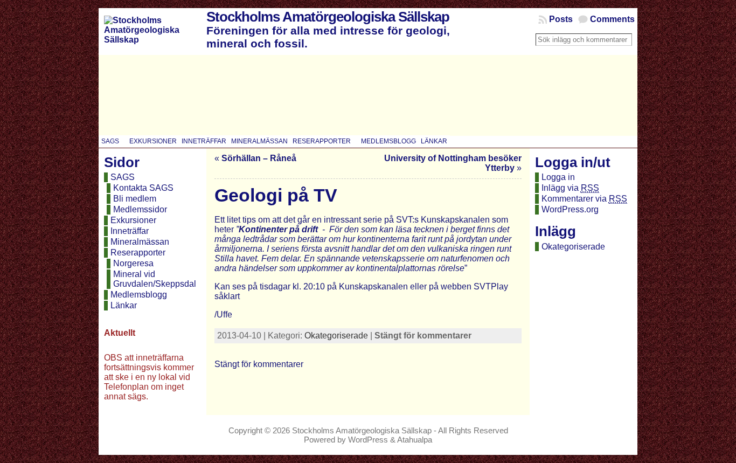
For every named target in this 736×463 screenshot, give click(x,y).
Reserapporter (137, 252)
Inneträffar (129, 231)
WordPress (368, 439)
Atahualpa (414, 439)
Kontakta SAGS (143, 187)
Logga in (558, 177)
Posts (561, 19)
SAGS (122, 177)
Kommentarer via (584, 198)
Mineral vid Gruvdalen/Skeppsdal (154, 278)
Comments (612, 19)
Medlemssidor (140, 209)
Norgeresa (133, 263)
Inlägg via (570, 187)
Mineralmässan (139, 241)
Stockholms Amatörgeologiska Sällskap (327, 16)
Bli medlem (134, 198)
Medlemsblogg (138, 294)
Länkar (123, 305)
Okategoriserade (336, 335)
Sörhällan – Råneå (258, 158)
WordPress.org (570, 209)
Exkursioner (133, 220)
